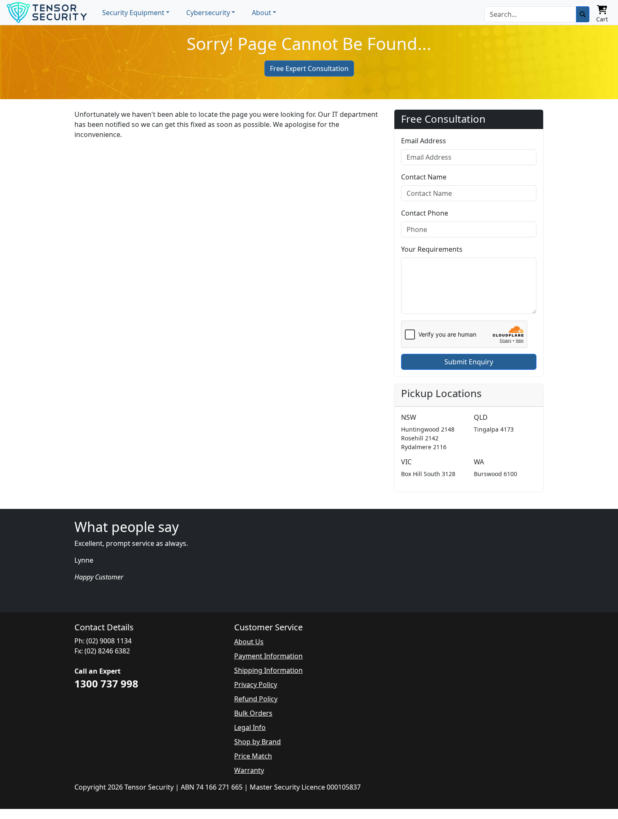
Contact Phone (424, 213)
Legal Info (250, 727)
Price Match (253, 756)
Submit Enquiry (468, 361)
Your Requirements (431, 249)
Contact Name (423, 177)
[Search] (582, 14)
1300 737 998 (106, 683)
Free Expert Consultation (309, 68)
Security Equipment (133, 12)
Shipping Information (268, 670)
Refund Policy (255, 698)
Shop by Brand (257, 741)
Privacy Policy (255, 684)
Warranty (249, 770)
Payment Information (268, 656)
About (261, 12)
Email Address (423, 140)
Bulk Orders (253, 713)
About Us (249, 641)
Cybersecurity (208, 12)
